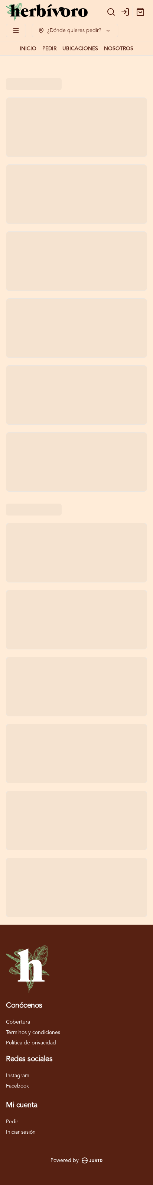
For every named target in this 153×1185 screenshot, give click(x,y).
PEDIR (49, 48)
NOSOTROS (118, 48)
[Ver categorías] (16, 30)
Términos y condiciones (33, 1032)
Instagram (17, 1075)
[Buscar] (111, 12)
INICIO (28, 48)
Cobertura (18, 1022)
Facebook (17, 1086)
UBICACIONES (80, 48)
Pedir (12, 1121)
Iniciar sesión (21, 1132)
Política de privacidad (31, 1043)
